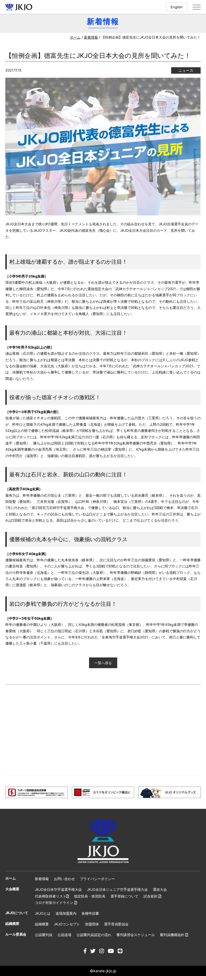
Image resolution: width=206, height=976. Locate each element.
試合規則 (151, 896)
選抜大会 (160, 889)
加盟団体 (92, 924)
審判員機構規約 (172, 935)
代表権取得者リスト (50, 896)
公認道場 (64, 935)
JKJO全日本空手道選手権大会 (58, 889)
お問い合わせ (64, 879)
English (177, 7)
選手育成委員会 (116, 924)
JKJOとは (42, 913)
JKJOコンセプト (67, 924)
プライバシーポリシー (97, 879)
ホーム (75, 37)
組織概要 (42, 924)
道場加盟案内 (66, 913)
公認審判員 (43, 935)
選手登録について (124, 896)
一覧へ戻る (103, 663)
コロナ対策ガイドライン (54, 902)
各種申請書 (90, 913)
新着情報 (91, 37)
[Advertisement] (103, 730)
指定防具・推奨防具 (89, 896)
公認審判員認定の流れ (93, 935)
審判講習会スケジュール (135, 935)
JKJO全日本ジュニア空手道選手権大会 (117, 889)
